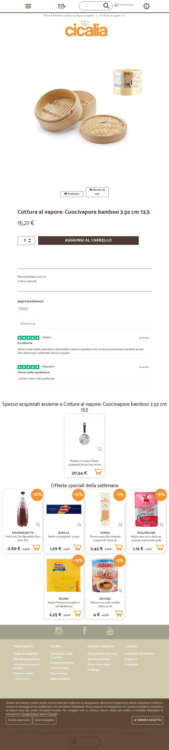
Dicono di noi (98, 192)
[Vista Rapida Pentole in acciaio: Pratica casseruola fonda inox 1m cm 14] (100, 449)
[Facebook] (84, 633)
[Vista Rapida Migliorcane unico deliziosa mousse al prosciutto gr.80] (162, 525)
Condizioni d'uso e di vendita (26, 666)
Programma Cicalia (62, 663)
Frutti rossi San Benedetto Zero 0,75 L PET (22, 539)
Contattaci (131, 664)
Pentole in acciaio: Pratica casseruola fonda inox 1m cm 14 (84, 465)
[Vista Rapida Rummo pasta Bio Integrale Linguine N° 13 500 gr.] (121, 525)
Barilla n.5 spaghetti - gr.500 (64, 537)
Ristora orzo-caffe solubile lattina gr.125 (105, 605)
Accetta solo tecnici (19, 720)
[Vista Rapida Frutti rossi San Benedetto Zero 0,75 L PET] (38, 525)
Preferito (73, 194)
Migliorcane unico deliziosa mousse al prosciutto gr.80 (146, 539)
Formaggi (93, 670)
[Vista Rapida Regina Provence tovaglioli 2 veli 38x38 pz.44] (79, 591)
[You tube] (109, 633)
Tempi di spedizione (26, 654)
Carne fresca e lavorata (102, 654)
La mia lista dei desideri (139, 654)
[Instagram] (58, 633)
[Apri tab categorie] (28, 6)
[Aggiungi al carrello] (98, 471)
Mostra (23, 309)
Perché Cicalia (59, 668)
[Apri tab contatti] (62, 6)
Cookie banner (21, 679)
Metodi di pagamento (26, 659)
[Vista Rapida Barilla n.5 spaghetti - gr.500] (79, 525)
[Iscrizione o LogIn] (124, 5)
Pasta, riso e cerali (99, 664)
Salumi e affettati (99, 659)
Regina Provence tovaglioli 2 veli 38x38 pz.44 (64, 605)
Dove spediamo (60, 679)
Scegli (52, 714)
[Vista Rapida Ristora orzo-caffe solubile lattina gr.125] (121, 591)
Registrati (131, 659)
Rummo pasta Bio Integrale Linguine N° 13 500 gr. (105, 539)
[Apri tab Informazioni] (146, 6)
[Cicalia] (85, 28)
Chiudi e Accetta (149, 720)
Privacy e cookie (23, 673)
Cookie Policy (30, 714)
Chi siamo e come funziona (61, 656)
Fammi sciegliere (44, 720)
